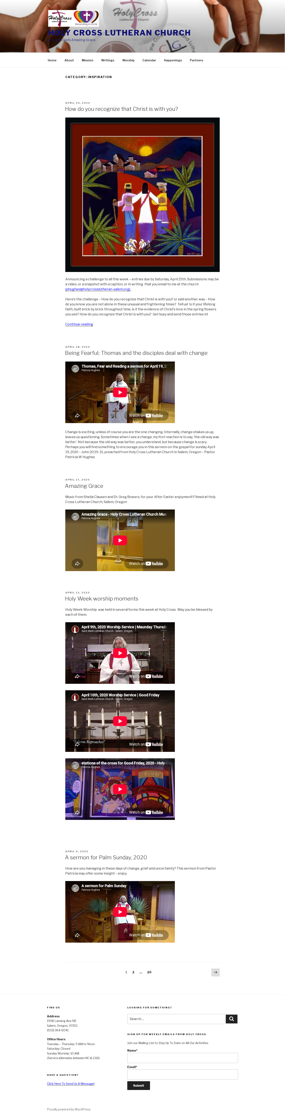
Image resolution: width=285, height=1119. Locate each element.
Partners (196, 60)
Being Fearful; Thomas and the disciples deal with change (136, 353)
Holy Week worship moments (101, 598)
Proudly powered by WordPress (69, 1109)
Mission (87, 60)
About (69, 60)
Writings (107, 60)
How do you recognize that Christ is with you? (121, 109)
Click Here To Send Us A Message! (71, 1083)
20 (150, 972)
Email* (132, 1067)
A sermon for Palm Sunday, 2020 (106, 857)
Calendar (149, 60)
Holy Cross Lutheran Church (119, 32)
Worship (128, 60)
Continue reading (79, 324)
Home (52, 60)
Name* (132, 1050)
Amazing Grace (84, 486)
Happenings (173, 60)
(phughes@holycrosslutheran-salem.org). (98, 289)
